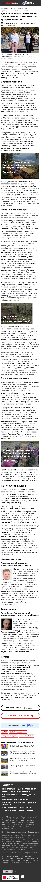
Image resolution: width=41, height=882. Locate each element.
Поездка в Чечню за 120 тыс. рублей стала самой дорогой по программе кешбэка (23, 772)
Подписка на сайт (10, 800)
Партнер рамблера (20, 871)
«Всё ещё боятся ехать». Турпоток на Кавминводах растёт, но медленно (18, 165)
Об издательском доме (12, 789)
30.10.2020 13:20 (6, 9)
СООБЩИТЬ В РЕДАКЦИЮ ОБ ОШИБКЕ (17, 810)
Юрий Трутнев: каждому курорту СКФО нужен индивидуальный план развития (23, 752)
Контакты (24, 800)
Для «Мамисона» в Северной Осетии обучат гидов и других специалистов (22, 746)
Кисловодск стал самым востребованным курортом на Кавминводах (23, 759)
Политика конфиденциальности (17, 808)
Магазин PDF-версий (20, 792)
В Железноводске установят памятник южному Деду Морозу (22, 766)
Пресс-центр (30, 789)
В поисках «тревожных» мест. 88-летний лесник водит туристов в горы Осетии (20, 453)
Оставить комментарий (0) (20, 716)
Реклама (6, 792)
